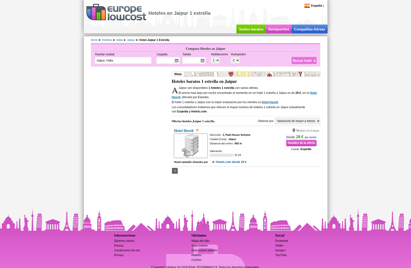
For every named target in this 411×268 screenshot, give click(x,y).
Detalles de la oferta (301, 143)
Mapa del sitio (200, 241)
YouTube (281, 255)
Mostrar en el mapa (307, 130)
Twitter (279, 245)
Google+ (280, 250)
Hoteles (196, 255)
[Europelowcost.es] (116, 19)
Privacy (119, 255)
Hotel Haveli (270, 102)
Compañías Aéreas (309, 29)
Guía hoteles (199, 245)
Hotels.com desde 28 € (231, 162)
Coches (196, 260)
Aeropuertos (278, 29)
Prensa (118, 245)
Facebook (281, 241)
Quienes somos (124, 241)
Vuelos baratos (251, 29)
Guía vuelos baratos (204, 250)
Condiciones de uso (127, 250)
